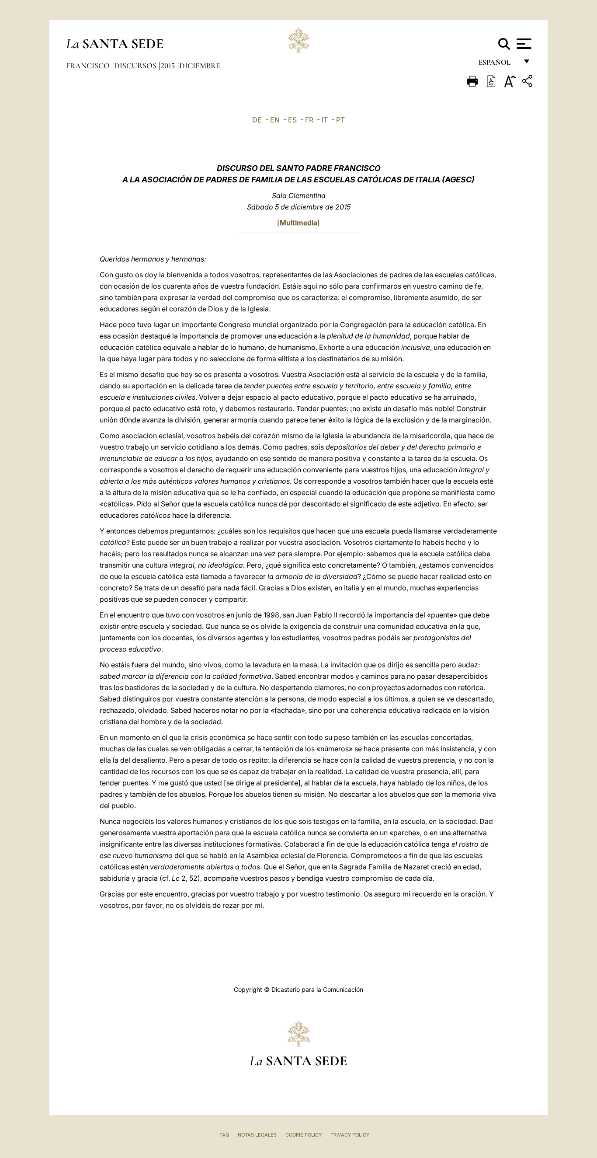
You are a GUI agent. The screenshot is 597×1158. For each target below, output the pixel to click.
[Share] (528, 82)
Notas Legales (257, 1135)
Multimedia (298, 222)
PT (340, 119)
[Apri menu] (522, 43)
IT (325, 119)
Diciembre (199, 65)
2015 (169, 65)
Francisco (88, 65)
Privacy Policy (349, 1135)
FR (309, 119)
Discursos (136, 65)
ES (292, 119)
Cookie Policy (303, 1135)
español (498, 64)
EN (275, 119)
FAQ (224, 1135)
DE (257, 119)
